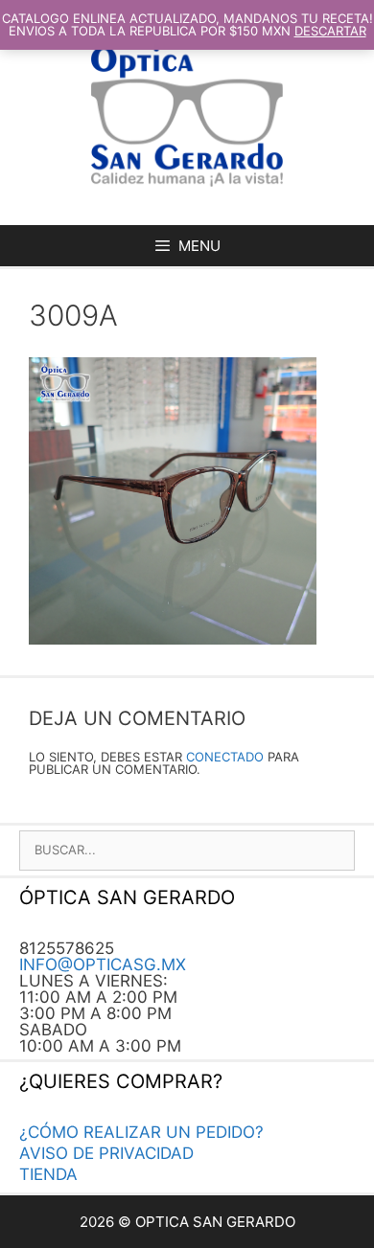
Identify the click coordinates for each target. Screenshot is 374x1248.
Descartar (330, 30)
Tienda (48, 1174)
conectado (225, 756)
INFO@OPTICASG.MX (102, 964)
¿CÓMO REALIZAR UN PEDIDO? (141, 1132)
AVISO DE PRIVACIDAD (106, 1153)
